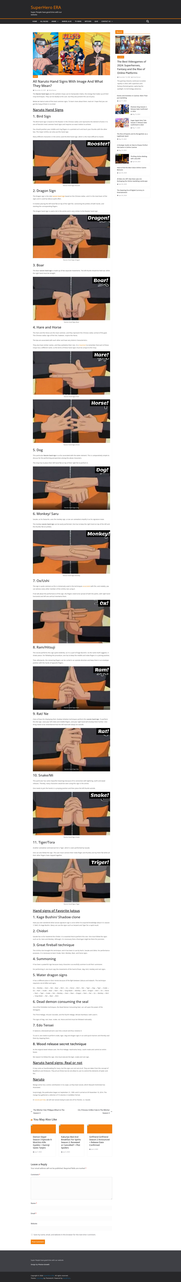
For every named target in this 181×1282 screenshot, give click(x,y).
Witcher (88, 21)
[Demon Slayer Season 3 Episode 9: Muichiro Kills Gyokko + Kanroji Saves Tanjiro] (43, 1126)
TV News (78, 21)
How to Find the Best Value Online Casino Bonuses (131, 169)
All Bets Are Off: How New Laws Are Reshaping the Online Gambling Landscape (132, 180)
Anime (54, 21)
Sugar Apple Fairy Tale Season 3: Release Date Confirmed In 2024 (139, 122)
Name (34, 1203)
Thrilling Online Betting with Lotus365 (139, 157)
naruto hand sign (58, 196)
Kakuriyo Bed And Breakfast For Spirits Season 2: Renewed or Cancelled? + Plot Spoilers (71, 1142)
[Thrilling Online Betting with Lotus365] (122, 159)
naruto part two (40, 1100)
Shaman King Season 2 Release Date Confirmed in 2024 (139, 109)
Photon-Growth (43, 1264)
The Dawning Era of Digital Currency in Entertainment (130, 191)
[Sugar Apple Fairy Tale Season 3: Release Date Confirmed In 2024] (122, 124)
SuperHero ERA (46, 7)
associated (86, 586)
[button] (57, 21)
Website (34, 1223)
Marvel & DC (67, 21)
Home (34, 21)
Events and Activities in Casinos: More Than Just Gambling (132, 97)
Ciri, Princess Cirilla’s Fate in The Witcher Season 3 (94, 1111)
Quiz (96, 21)
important (82, 345)
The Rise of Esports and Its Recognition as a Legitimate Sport (132, 135)
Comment (35, 1174)
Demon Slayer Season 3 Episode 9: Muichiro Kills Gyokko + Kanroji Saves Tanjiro (42, 1142)
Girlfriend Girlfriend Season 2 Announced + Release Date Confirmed (99, 1140)
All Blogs (44, 21)
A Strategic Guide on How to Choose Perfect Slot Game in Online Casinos (132, 146)
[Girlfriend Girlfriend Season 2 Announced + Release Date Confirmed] (99, 1126)
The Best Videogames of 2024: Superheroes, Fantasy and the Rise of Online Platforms (131, 67)
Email (33, 1213)
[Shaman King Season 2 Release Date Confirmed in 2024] (122, 110)
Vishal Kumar (52, 90)
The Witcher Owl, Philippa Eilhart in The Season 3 (48, 1111)
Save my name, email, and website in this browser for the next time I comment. (65, 1235)
